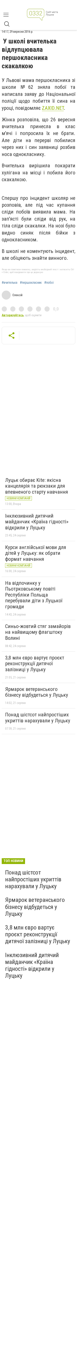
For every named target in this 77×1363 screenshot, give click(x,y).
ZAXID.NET (53, 108)
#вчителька (9, 283)
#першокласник (31, 283)
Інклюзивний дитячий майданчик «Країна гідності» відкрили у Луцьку (36, 522)
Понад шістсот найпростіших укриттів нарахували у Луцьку (37, 718)
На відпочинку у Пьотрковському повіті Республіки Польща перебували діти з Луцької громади (33, 595)
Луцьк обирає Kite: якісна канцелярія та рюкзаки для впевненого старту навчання (36, 486)
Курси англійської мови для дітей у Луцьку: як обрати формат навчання (35, 553)
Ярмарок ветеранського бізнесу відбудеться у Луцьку (36, 692)
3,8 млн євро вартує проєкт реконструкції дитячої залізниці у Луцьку (34, 664)
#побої (49, 283)
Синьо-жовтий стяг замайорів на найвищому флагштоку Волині (38, 632)
